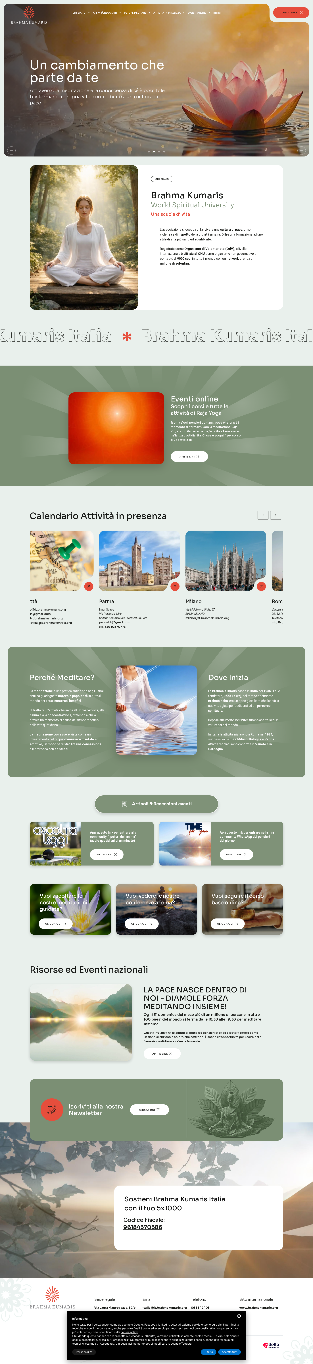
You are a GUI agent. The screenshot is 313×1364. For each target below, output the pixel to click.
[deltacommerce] (271, 1345)
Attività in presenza (167, 12)
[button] (11, 150)
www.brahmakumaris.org (258, 1308)
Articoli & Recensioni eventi (162, 803)
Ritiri (217, 12)
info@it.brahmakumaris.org (139, 622)
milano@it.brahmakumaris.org (54, 618)
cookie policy (129, 1332)
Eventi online (197, 12)
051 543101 (225, 618)
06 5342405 (140, 618)
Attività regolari (105, 12)
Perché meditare (135, 12)
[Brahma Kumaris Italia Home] (29, 13)
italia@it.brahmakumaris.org (165, 1308)
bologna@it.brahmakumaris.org (228, 622)
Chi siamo (79, 12)
